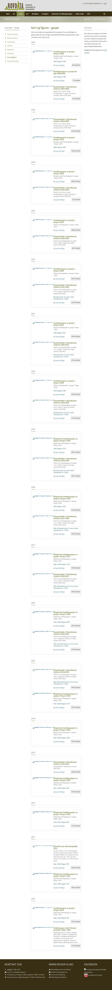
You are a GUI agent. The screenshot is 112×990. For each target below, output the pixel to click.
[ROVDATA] (14, 6)
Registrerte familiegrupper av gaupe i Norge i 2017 (65, 555)
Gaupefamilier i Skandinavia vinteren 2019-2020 (65, 402)
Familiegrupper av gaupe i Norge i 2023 (64, 221)
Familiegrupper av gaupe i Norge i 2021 (64, 324)
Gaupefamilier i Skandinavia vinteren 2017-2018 (65, 517)
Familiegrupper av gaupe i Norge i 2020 (64, 382)
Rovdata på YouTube (95, 975)
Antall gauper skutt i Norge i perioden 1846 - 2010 (65, 929)
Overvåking (11, 42)
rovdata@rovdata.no (19, 972)
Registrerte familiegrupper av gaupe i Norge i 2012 (65, 813)
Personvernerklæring (58, 975)
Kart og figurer (12, 57)
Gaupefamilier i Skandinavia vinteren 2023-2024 (65, 189)
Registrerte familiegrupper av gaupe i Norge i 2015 (65, 695)
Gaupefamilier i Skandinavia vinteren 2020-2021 (65, 344)
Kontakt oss (97, 3)
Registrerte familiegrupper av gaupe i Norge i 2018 (65, 498)
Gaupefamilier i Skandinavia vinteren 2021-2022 (65, 286)
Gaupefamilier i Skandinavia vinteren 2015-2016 (65, 633)
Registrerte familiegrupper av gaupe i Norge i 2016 (65, 613)
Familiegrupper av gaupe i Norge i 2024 (64, 172)
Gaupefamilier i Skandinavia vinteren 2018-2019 (65, 460)
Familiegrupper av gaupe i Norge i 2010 (64, 909)
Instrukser (10, 53)
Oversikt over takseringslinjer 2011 (65, 847)
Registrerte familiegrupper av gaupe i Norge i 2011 (65, 875)
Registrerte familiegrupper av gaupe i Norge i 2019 (65, 440)
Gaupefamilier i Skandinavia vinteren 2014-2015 (65, 671)
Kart (43, 977)
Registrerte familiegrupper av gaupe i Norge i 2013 (65, 779)
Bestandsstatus (12, 38)
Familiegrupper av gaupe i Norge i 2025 (64, 138)
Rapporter (10, 50)
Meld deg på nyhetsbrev (59, 977)
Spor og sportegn (13, 61)
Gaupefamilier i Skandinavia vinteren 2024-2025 (65, 120)
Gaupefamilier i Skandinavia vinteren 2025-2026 (65, 88)
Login (105, 3)
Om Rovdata (88, 3)
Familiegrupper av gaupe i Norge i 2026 (64, 53)
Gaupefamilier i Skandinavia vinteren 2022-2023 (65, 237)
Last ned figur (60, 65)
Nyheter (10, 46)
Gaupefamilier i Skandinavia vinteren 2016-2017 (65, 575)
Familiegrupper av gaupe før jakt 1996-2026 (65, 72)
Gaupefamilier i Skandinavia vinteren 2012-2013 (65, 763)
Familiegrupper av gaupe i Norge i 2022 (64, 270)
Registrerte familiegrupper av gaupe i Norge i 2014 (65, 729)
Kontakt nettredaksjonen (59, 972)
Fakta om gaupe (12, 34)
